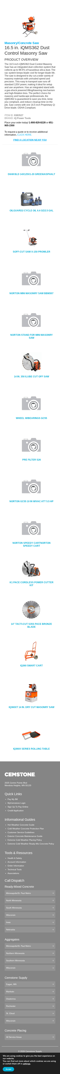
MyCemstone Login (16, 803)
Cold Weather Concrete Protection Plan (26, 828)
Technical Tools (15, 869)
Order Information (16, 866)
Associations (13, 873)
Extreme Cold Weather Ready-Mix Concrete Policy (31, 844)
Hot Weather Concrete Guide (21, 825)
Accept (8, 1069)
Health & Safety (15, 858)
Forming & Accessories (17, 40)
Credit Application (16, 810)
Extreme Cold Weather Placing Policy (25, 840)
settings (26, 1064)
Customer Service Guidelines (21, 832)
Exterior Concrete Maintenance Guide (25, 836)
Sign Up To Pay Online (18, 807)
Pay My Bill (13, 799)
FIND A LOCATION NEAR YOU (30, 140)
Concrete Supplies (14, 11)
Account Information (17, 862)
